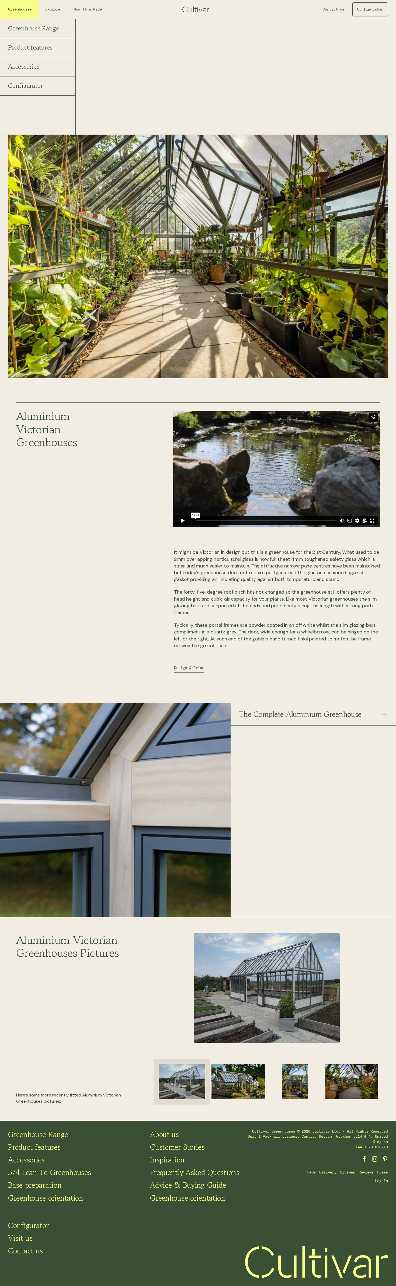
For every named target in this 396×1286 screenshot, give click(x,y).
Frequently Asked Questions (194, 1172)
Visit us (20, 1238)
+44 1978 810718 (372, 1147)
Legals (381, 1181)
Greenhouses (20, 9)
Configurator (25, 85)
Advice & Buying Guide (188, 1185)
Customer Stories (177, 1147)
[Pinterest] (385, 1159)
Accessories (23, 66)
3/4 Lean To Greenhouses (49, 1172)
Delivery (327, 1172)
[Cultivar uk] (374, 1159)
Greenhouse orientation (45, 1198)
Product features (30, 47)
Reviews (366, 1172)
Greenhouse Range (33, 28)
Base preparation (35, 1185)
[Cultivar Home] (316, 1262)
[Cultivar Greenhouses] (198, 9)
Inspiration (167, 1159)
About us (164, 1134)
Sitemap (347, 1172)
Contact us (333, 9)
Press (382, 1172)
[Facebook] (364, 1159)
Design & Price (189, 667)
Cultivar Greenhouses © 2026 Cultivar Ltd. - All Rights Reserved (320, 1131)
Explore (52, 9)
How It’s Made (88, 9)
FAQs (311, 1172)
